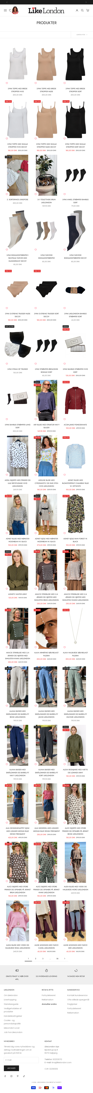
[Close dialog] (87, 520)
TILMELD (31, 565)
